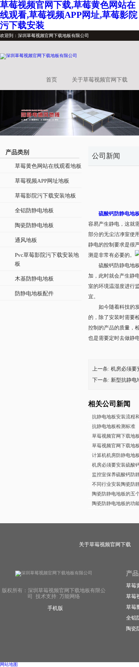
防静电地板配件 (34, 293)
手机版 (55, 608)
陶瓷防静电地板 (34, 225)
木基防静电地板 (34, 279)
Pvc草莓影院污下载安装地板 (47, 259)
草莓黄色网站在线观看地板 (48, 166)
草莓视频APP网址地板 (42, 181)
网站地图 (9, 664)
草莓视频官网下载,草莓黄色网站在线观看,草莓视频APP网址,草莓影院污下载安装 (69, 15)
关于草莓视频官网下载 (100, 80)
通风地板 (26, 240)
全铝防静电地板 (34, 210)
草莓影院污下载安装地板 (45, 196)
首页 (51, 80)
